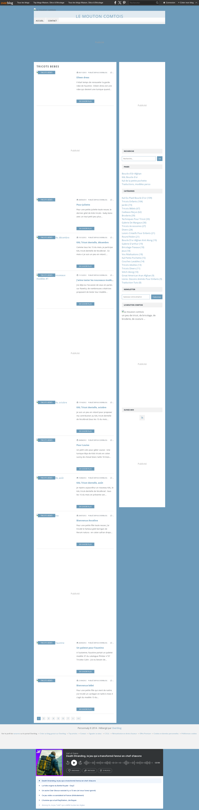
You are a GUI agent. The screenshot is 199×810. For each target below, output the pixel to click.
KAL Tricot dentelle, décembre (92, 242)
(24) (127, 229)
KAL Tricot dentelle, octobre (91, 407)
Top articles (73, 733)
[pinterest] (124, 2)
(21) (138, 233)
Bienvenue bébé (85, 685)
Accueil (39, 20)
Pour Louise (82, 445)
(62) (132, 212)
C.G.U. (107, 733)
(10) (130, 271)
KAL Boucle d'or (130, 177)
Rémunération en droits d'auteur (124, 733)
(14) (133, 261)
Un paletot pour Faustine (90, 647)
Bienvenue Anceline (87, 520)
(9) (138, 275)
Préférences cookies (189, 733)
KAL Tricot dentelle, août (89, 482)
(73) (127, 204)
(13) (131, 264)
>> (78, 718)
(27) (134, 226)
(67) (131, 208)
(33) (136, 219)
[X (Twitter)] (119, 2)
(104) (132, 201)
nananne (16, 733)
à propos (106, 770)
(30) (134, 222)
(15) (134, 257)
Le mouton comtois (99, 16)
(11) (131, 268)
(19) (139, 240)
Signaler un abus (95, 733)
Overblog (116, 728)
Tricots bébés (47, 72)
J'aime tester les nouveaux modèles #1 (97, 280)
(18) (133, 247)
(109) (137, 197)
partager (91, 770)
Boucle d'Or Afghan (131, 173)
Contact (52, 20)
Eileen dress (82, 77)
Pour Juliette (83, 204)
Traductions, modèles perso (136, 184)
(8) (131, 282)
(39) (128, 215)
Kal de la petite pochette (134, 180)
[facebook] (115, 2)
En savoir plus (85, 101)
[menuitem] (39, 21)
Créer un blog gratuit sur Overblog (53, 733)
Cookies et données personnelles (166, 733)
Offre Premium (145, 733)
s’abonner (75, 770)
